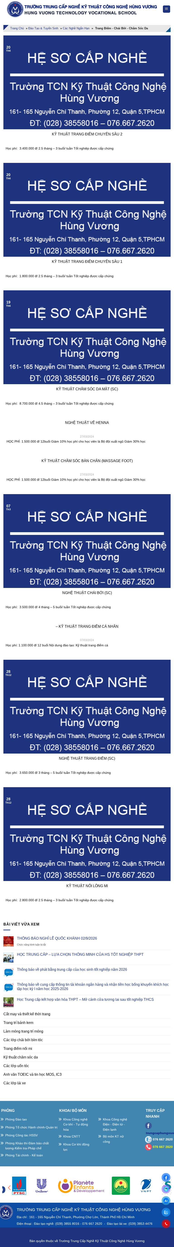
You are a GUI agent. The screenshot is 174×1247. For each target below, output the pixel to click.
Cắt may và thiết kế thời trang (26, 1014)
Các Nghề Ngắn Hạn (76, 28)
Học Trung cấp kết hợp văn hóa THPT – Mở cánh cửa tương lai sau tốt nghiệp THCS (85, 999)
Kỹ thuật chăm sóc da (20, 1057)
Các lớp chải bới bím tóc (23, 1040)
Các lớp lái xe (14, 1083)
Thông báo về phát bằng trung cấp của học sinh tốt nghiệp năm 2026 (72, 969)
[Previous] (10, 1187)
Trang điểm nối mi (17, 1048)
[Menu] (166, 9)
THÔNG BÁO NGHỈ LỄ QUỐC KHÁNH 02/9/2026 (57, 938)
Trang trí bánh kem (18, 1023)
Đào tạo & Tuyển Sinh (43, 28)
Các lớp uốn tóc (16, 1066)
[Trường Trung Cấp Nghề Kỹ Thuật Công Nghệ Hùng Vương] (83, 9)
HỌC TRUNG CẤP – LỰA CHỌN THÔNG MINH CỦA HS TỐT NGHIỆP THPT (80, 954)
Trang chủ (17, 28)
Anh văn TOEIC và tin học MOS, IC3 (32, 1074)
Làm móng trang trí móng (23, 1031)
